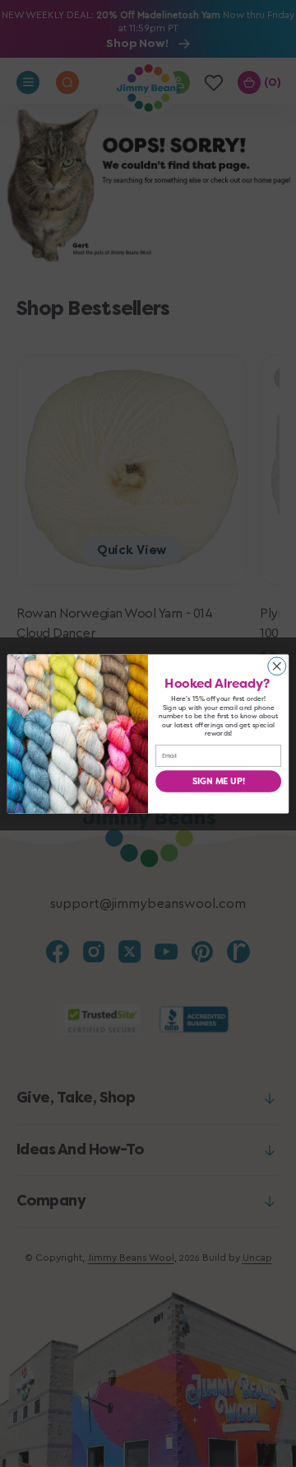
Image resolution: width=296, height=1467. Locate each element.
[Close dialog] (277, 665)
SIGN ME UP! (218, 781)
